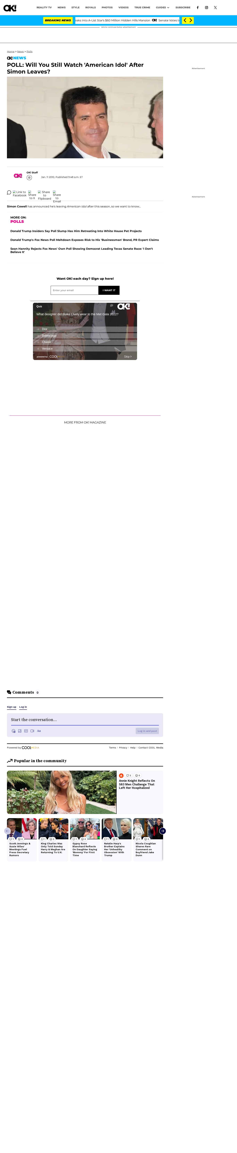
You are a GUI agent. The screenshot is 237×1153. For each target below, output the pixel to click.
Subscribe (183, 7)
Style (75, 7)
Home (10, 51)
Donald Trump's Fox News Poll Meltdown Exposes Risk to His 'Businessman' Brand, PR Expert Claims (84, 240)
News (20, 51)
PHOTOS (107, 7)
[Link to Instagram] (206, 7)
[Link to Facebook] (197, 7)
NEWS (62, 7)
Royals (90, 7)
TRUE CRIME (142, 7)
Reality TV (44, 7)
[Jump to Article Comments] (9, 192)
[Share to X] (32, 192)
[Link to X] (215, 7)
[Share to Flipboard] (44, 192)
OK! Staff (32, 172)
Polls (29, 51)
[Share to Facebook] (20, 192)
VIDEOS (123, 7)
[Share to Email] (57, 192)
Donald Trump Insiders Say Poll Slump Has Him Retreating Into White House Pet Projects (76, 231)
